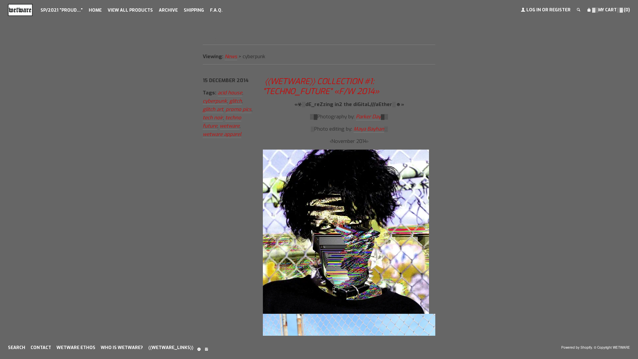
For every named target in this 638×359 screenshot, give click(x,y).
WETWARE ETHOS (75, 347)
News (231, 56)
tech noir (213, 117)
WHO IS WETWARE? (122, 347)
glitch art (213, 109)
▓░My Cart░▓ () (610, 10)
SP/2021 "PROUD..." (62, 10)
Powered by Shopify (576, 347)
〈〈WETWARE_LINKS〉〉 (170, 347)
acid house (230, 92)
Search (16, 347)
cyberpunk (215, 101)
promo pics (239, 109)
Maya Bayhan (369, 129)
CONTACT (41, 347)
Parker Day (368, 116)
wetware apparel (222, 134)
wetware (230, 126)
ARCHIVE (168, 10)
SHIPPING (194, 10)
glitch (235, 101)
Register (560, 10)
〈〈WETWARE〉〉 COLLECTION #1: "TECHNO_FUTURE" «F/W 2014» (321, 86)
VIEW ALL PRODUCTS (130, 10)
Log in (533, 10)
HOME (95, 10)
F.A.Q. (216, 10)
